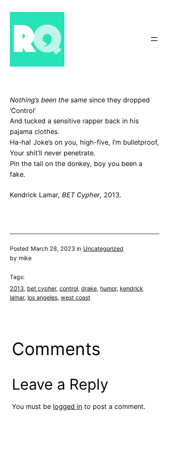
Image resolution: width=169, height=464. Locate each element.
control (68, 288)
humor (108, 288)
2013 (17, 288)
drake (89, 288)
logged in (67, 406)
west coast (75, 297)
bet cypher (41, 288)
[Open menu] (154, 39)
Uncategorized (103, 248)
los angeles (42, 297)
